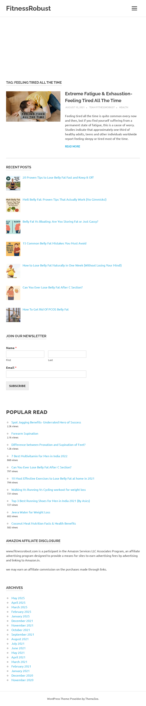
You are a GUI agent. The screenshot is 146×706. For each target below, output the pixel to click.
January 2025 (20, 616)
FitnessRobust (28, 8)
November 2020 (22, 680)
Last (50, 360)
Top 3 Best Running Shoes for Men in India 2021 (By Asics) (50, 501)
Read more (72, 146)
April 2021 (18, 657)
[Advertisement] (73, 45)
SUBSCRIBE (17, 386)
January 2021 (20, 671)
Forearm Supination (24, 433)
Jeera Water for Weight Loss (30, 512)
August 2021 (20, 639)
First (8, 360)
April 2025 (18, 602)
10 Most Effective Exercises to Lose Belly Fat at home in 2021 (52, 478)
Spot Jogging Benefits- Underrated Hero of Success (46, 422)
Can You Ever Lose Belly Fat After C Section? (41, 467)
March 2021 (19, 661)
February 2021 (21, 666)
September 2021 (22, 634)
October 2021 (20, 630)
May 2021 (18, 652)
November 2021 (22, 625)
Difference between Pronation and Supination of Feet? (48, 444)
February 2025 (21, 611)
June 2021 (18, 648)
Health (123, 107)
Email (11, 368)
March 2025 (19, 607)
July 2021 (18, 643)
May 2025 (18, 598)
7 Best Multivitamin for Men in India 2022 (39, 456)
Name (11, 348)
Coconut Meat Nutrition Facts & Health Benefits (43, 523)
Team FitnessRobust (102, 107)
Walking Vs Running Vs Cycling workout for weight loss (48, 489)
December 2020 (22, 675)
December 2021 (22, 620)
